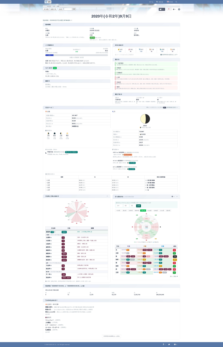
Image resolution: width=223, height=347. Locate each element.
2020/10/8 (129, 152)
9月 (54, 6)
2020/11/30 (57, 152)
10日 (52, 9)
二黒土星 (124, 210)
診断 (138, 206)
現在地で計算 (172, 107)
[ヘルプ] (179, 9)
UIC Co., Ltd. (55, 344)
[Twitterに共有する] (169, 344)
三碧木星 (130, 210)
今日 (60, 9)
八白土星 (162, 210)
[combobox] (169, 9)
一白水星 (118, 210)
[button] (176, 2)
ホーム (151, 2)
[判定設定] (173, 196)
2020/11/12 (127, 166)
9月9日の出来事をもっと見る (112, 336)
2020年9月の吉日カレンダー (170, 54)
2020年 (49, 6)
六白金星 (149, 210)
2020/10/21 (128, 160)
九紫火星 (168, 210)
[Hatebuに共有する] (175, 344)
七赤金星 (156, 210)
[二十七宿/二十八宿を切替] (143, 97)
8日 (47, 9)
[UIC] (48, 2)
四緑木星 (137, 210)
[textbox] (169, 9)
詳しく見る (173, 276)
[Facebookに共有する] (163, 344)
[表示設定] (174, 9)
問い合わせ (159, 2)
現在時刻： (57, 20)
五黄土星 (143, 210)
